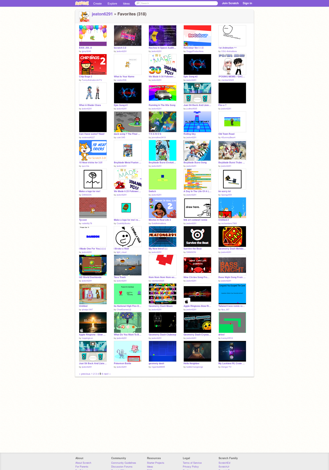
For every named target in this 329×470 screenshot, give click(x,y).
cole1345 (121, 137)
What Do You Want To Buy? (128, 334)
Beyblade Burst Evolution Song (162, 162)
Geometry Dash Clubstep (162, 334)
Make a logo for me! (89, 191)
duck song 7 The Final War (128, 134)
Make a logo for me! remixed (128, 219)
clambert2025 (227, 79)
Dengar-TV (226, 366)
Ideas (126, 3)
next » (107, 373)
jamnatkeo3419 (159, 137)
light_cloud (121, 251)
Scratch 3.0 (120, 47)
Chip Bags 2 (85, 76)
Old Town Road (226, 134)
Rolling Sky (190, 134)
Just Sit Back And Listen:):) (93, 363)
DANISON (86, 194)
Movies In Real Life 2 (160, 219)
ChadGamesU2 (124, 309)
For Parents (81, 466)
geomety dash (156, 363)
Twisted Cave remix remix (232, 306)
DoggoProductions (195, 51)
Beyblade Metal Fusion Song (128, 162)
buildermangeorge (194, 366)
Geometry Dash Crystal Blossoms (197, 334)
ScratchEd (224, 462)
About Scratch (83, 462)
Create (97, 3)
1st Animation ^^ (227, 47)
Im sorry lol (224, 191)
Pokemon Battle (122, 363)
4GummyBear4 (228, 137)
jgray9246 (86, 51)
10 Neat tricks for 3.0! (90, 162)
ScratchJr (224, 466)
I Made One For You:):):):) (92, 248)
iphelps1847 (87, 309)
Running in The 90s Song (162, 105)
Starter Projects (155, 462)
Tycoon (83, 219)
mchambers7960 (229, 223)
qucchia (85, 165)
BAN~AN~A (85, 47)
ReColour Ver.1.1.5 (194, 47)
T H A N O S (155, 134)
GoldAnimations (159, 223)
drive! (221, 334)
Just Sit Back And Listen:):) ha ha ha (197, 105)
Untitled (83, 306)
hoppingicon (87, 337)
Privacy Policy (191, 466)
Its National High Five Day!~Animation (128, 306)
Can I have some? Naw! (92, 134)
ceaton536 (121, 79)
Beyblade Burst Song (195, 162)
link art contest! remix (195, 219)
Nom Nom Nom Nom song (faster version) (162, 277)
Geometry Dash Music (161, 306)
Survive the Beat (193, 248)
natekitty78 (87, 223)
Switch (152, 191)
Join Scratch (230, 3)
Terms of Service (192, 462)
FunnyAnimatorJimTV (92, 79)
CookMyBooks (123, 223)
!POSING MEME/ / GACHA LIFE (232, 76)
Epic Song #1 (121, 105)
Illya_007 (225, 309)
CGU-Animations (229, 51)
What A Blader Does (90, 105)
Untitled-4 (223, 219)
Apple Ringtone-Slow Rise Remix (197, 306)
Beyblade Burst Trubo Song (232, 162)
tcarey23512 (227, 337)
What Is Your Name (124, 76)
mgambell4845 (158, 366)
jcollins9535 (191, 108)
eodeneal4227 (88, 137)
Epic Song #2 (191, 76)
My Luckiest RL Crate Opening (232, 363)
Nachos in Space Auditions (162, 47)
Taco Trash (120, 277)
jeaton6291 (102, 14)
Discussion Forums (122, 466)
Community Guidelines (123, 462)
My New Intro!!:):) (158, 248)
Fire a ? (222, 105)
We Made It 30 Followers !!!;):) (162, 76)
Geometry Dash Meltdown (232, 248)
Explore (112, 3)
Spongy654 (226, 194)
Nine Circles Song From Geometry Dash (197, 277)
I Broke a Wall (121, 248)
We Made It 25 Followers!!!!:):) (128, 191)
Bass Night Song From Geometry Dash (232, 277)
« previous (85, 373)
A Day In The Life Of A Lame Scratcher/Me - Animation (197, 191)
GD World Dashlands (90, 277)
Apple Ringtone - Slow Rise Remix (93, 334)
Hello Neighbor (192, 363)
